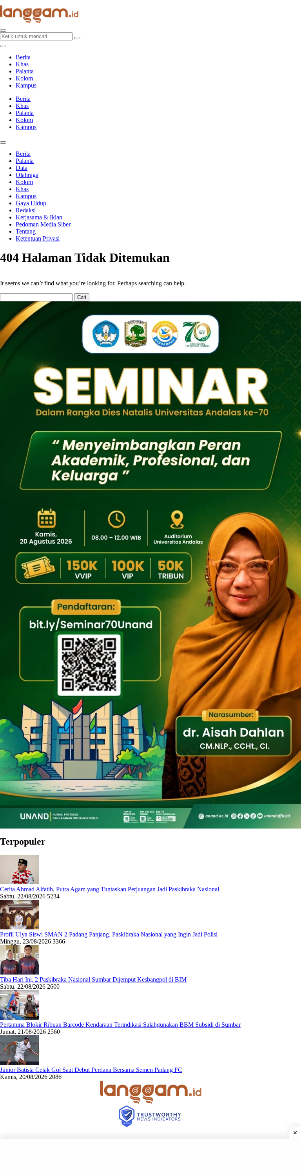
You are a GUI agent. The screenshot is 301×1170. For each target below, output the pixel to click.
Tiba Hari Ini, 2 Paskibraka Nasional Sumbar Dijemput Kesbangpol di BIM (93, 979)
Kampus (26, 85)
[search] (3, 30)
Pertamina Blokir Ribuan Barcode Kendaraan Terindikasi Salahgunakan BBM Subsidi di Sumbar (120, 1024)
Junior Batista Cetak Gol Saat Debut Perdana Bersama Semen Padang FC (91, 1069)
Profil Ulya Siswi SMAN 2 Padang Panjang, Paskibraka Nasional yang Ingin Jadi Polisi (109, 934)
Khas (22, 64)
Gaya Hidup (31, 203)
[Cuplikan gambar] (19, 882)
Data (21, 167)
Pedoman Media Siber (43, 224)
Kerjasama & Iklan (39, 217)
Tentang (26, 231)
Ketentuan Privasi (38, 238)
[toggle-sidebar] (3, 46)
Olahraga (27, 175)
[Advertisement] (150, 1154)
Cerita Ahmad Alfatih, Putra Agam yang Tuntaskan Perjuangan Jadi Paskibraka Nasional (109, 889)
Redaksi (26, 210)
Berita (23, 57)
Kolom (24, 78)
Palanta (25, 71)
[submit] (77, 38)
